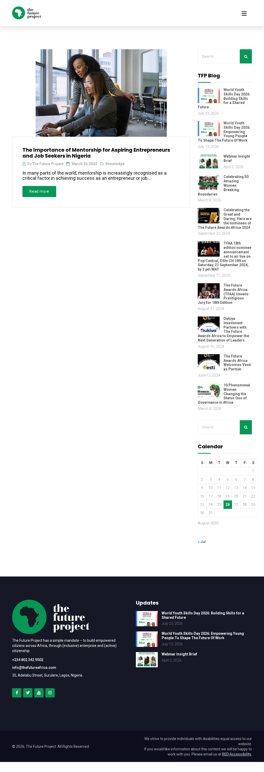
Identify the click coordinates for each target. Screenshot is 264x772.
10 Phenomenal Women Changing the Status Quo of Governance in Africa (224, 393)
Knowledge (115, 164)
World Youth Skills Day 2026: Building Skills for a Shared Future (224, 98)
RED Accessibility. (237, 754)
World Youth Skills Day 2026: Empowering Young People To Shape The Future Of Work (224, 131)
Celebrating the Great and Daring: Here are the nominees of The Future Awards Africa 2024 (225, 218)
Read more (39, 191)
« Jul (202, 542)
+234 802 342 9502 (27, 660)
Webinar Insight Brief (179, 654)
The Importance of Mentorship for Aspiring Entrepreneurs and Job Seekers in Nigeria (96, 153)
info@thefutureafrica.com (34, 667)
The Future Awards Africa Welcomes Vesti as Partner (237, 362)
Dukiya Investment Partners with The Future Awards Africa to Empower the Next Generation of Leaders (223, 329)
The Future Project (47, 164)
